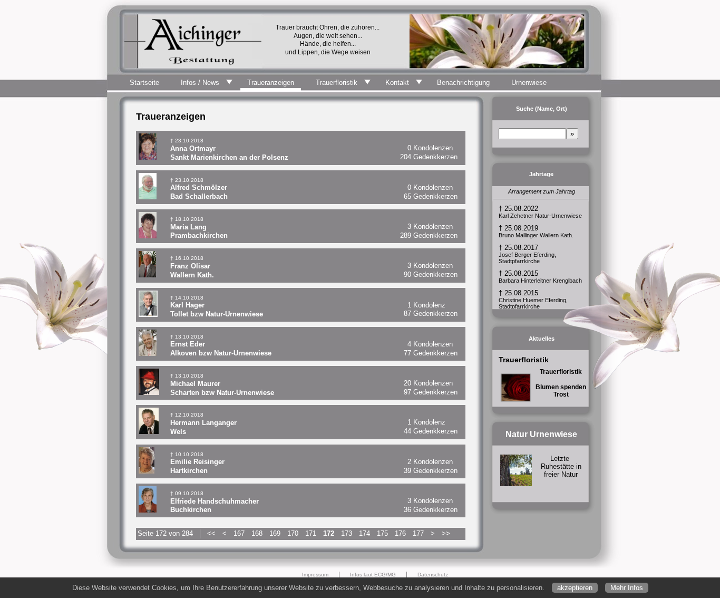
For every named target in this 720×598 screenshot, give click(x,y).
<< (211, 533)
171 (310, 533)
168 (256, 533)
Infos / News (200, 82)
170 (292, 533)
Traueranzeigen (270, 82)
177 (418, 533)
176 (400, 533)
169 (274, 533)
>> (446, 533)
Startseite (144, 82)
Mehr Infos (626, 588)
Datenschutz (432, 574)
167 (239, 533)
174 (364, 533)
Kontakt (397, 82)
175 (382, 533)
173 (346, 533)
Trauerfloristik (336, 82)
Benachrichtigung (463, 82)
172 (328, 533)
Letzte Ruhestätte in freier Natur (561, 466)
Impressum (315, 574)
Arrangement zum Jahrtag (541, 191)
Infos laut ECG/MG (373, 574)
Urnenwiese (529, 82)
